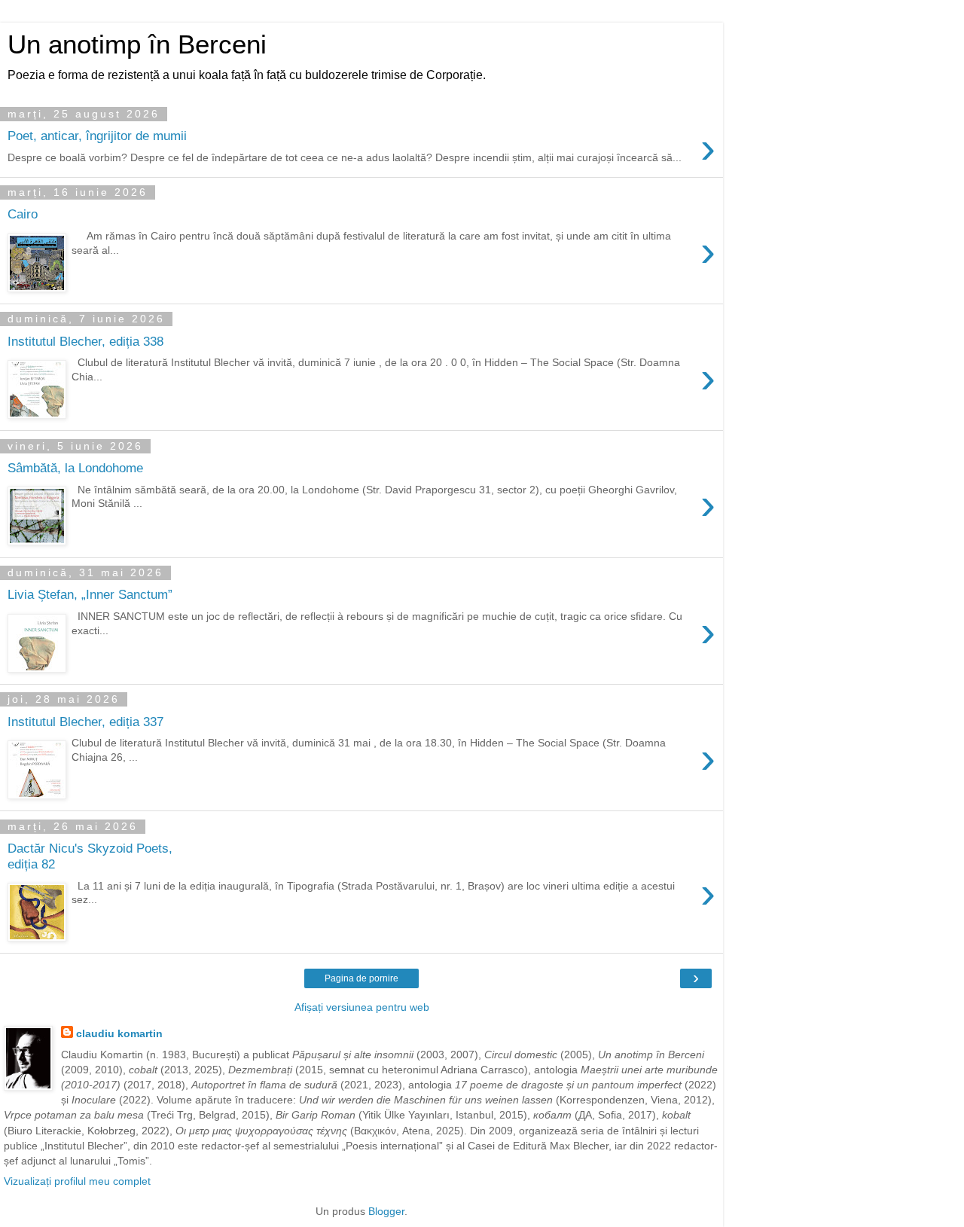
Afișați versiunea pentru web (361, 1007)
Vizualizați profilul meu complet (77, 1181)
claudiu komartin (119, 1033)
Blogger (386, 1211)
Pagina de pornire (361, 978)
